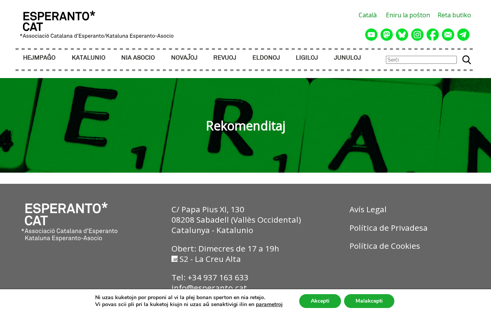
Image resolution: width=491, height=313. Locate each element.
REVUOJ (224, 58)
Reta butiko (454, 15)
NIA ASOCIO (138, 58)
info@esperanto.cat (209, 287)
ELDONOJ (266, 58)
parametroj (269, 304)
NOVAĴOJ (184, 58)
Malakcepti (369, 301)
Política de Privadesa (388, 227)
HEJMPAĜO (39, 58)
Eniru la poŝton (408, 15)
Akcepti (320, 301)
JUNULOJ (347, 58)
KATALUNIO (88, 58)
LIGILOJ (307, 58)
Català (368, 15)
